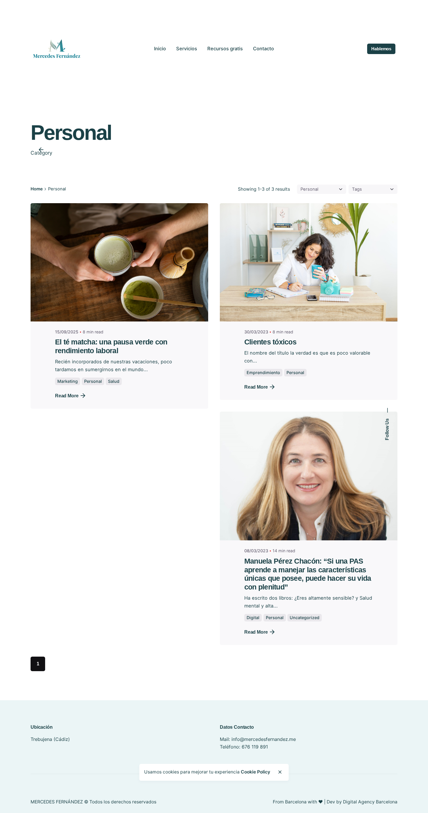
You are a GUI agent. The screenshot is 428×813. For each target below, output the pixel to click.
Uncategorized (304, 617)
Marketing (67, 381)
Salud (113, 381)
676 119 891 (255, 747)
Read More (67, 395)
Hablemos (381, 49)
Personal (93, 381)
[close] (280, 772)
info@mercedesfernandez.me (263, 739)
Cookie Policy (255, 772)
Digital (253, 617)
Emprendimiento (263, 372)
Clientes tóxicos (270, 342)
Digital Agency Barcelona (370, 802)
